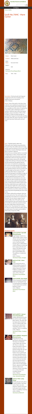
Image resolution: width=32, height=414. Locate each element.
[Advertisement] (16, 28)
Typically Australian (20, 376)
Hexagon (24, 257)
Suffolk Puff (21, 392)
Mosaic (19, 257)
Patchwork (7, 71)
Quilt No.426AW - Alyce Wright (20, 278)
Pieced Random (22, 374)
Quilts (10, 10)
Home (6, 10)
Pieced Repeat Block (16, 71)
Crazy (14, 376)
